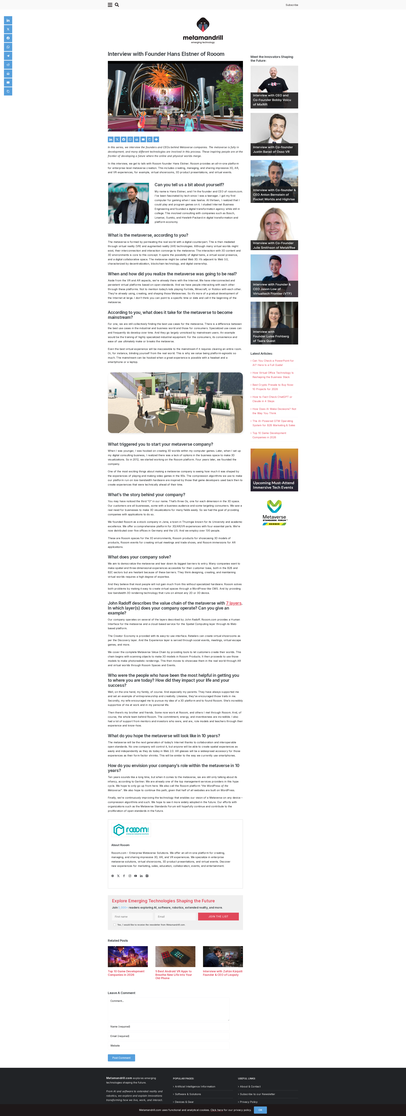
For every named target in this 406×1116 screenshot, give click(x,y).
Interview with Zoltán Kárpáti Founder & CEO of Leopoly (222, 973)
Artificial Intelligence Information (195, 1086)
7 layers (234, 603)
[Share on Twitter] (117, 139)
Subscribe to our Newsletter (257, 1094)
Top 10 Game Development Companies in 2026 (126, 973)
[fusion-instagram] (130, 876)
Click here (217, 1110)
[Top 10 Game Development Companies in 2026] (128, 947)
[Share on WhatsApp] (130, 139)
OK (260, 1110)
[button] (110, 964)
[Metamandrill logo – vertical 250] (203, 18)
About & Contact (250, 1086)
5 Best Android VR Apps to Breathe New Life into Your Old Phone (173, 975)
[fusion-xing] (147, 876)
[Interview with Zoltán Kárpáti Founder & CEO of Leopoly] (223, 947)
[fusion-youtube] (135, 876)
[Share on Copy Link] (150, 139)
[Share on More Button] (156, 139)
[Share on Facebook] (124, 139)
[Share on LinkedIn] (111, 139)
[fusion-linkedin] (141, 876)
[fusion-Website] (112, 876)
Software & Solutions (188, 1094)
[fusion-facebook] (124, 876)
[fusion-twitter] (118, 876)
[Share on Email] (143, 139)
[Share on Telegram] (8, 56)
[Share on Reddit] (8, 65)
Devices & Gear (184, 1101)
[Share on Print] (137, 139)
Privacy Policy (249, 1101)
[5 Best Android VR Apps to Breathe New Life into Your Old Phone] (175, 947)
